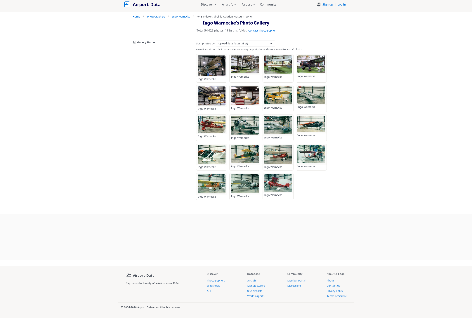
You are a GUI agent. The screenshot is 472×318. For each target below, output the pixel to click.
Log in (341, 4)
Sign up (327, 4)
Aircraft (251, 280)
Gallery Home (146, 42)
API (209, 291)
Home (136, 16)
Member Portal (296, 280)
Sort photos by (205, 43)
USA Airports (254, 291)
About (330, 280)
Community (268, 4)
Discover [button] (207, 4)
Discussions (294, 285)
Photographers (156, 16)
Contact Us (333, 285)
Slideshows (213, 285)
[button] (331, 4)
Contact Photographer (262, 30)
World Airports (256, 296)
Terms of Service (337, 296)
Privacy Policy (335, 291)
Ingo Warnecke (181, 16)
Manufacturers (256, 285)
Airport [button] (247, 4)
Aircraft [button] (227, 4)
